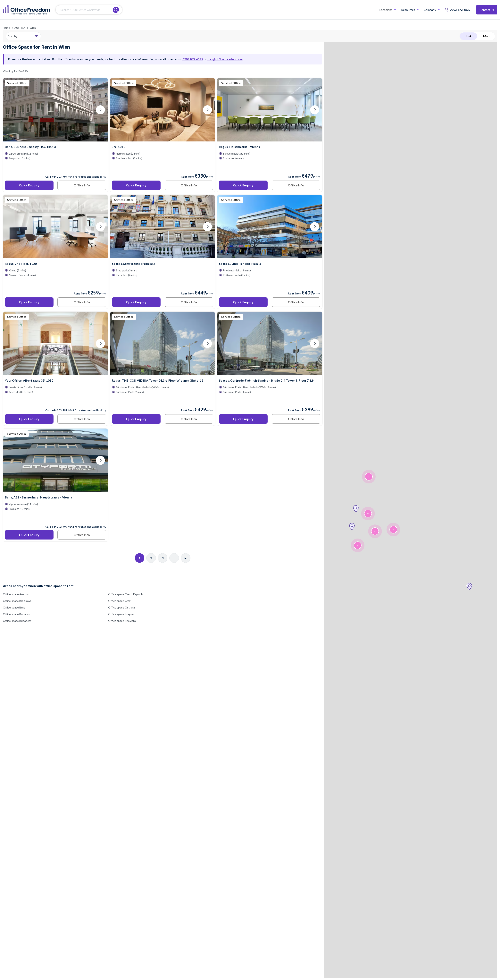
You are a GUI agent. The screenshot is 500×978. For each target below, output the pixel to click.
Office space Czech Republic (126, 594)
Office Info (82, 185)
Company (430, 10)
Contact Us (486, 10)
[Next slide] (100, 109)
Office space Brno (14, 607)
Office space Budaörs (16, 614)
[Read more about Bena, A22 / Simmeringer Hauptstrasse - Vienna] (55, 518)
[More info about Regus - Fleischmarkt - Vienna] (269, 139)
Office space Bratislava (17, 600)
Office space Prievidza (122, 620)
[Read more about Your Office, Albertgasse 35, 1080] (55, 402)
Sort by (12, 36)
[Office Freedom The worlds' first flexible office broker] (26, 10)
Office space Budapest (17, 620)
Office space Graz (119, 600)
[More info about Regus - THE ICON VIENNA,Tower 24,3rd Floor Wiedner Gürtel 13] (162, 373)
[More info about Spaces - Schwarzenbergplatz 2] (162, 256)
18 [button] (368, 514)
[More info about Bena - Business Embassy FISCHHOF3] (55, 139)
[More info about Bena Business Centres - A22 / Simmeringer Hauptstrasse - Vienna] (55, 489)
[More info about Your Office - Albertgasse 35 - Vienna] (55, 373)
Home (6, 27)
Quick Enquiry (29, 185)
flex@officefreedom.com (224, 59)
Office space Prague (121, 614)
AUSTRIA (19, 27)
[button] (469, 587)
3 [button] (374, 531)
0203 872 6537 (460, 9)
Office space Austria (16, 594)
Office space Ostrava (121, 607)
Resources (408, 10)
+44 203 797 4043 (63, 176)
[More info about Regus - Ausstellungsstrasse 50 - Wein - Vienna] (55, 256)
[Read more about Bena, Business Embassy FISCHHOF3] (55, 168)
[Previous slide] (10, 109)
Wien (33, 27)
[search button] (116, 10)
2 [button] (357, 545)
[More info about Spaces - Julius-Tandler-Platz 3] (269, 256)
